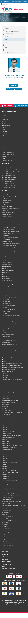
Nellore (3, 117)
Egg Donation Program (7, 264)
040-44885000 (19, 9)
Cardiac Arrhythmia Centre (8, 216)
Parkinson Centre (6, 423)
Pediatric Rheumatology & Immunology (11, 454)
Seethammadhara (6, 142)
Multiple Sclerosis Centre (7, 371)
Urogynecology (5, 532)
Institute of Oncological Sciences (9, 175)
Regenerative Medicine (7, 491)
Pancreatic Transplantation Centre (9, 422)
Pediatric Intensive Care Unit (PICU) (10, 437)
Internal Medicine (6, 319)
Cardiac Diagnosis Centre (7, 218)
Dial (7, 1)
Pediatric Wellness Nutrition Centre (10, 462)
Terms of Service (7, 564)
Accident (4, 192)
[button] (13, 4)
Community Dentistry (7, 241)
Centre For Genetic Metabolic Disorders (10, 231)
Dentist (3, 253)
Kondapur (4, 115)
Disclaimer (5, 559)
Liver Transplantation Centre (8, 353)
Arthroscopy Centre (6, 200)
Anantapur (4, 127)
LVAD (3, 355)
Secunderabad (5, 113)
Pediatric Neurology (6, 439)
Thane (3, 148)
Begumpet (4, 131)
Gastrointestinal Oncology (8, 284)
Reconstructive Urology (7, 489)
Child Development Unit (7, 233)
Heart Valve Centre (6, 301)
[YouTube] (17, 576)
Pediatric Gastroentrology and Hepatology (11, 435)
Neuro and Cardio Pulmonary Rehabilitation (12, 379)
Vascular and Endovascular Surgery (10, 539)
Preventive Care (5, 476)
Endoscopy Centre (6, 272)
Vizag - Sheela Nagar (6, 125)
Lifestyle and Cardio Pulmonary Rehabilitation (12, 350)
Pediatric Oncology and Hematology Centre (12, 445)
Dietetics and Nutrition (7, 262)
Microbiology (5, 361)
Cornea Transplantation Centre (9, 245)
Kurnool (3, 129)
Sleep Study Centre (6, 503)
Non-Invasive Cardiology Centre (9, 392)
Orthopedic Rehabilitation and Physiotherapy (12, 412)
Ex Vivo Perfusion (6, 278)
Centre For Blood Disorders (8, 229)
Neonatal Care (5, 373)
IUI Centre (4, 330)
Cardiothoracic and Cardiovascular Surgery (11, 223)
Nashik (3, 140)
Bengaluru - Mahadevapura (8, 152)
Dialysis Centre (5, 260)
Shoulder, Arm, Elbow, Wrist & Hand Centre (11, 501)
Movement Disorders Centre (8, 369)
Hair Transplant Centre (7, 293)
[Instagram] (14, 576)
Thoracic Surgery (5, 526)
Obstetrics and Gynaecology (8, 396)
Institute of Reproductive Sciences (9, 185)
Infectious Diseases (6, 311)
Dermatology (5, 254)
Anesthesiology (5, 198)
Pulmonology (5, 484)
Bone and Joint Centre (7, 206)
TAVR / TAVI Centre (6, 522)
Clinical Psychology (6, 239)
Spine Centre (5, 508)
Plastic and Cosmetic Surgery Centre (10, 472)
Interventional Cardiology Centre (9, 321)
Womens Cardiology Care (7, 545)
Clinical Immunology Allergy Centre (10, 237)
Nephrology (4, 377)
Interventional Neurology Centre (9, 324)
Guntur (3, 144)
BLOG (3, 566)
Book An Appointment (14, 89)
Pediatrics (4, 464)
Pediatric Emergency (6, 433)
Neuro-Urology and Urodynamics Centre (11, 385)
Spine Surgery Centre (6, 510)
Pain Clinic (4, 416)
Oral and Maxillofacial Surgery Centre (10, 400)
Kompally (4, 156)
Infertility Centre (5, 313)
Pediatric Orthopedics (7, 449)
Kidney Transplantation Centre (9, 340)
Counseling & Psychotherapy (8, 247)
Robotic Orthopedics (6, 499)
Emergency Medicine (6, 266)
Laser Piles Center (6, 346)
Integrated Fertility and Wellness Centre (11, 315)
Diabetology (4, 256)
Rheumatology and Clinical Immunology (11, 495)
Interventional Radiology (7, 328)
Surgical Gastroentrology (7, 516)
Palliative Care (5, 420)
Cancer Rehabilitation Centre (8, 212)
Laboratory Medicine (6, 342)
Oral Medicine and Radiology (8, 402)
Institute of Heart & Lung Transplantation (11, 171)
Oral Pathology (5, 404)
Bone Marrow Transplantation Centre (10, 208)
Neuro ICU (4, 381)
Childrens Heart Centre (7, 235)
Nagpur (3, 135)
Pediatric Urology (6, 460)
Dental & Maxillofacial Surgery (8, 251)
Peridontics (4, 468)
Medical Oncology (6, 359)
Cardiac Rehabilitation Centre (8, 220)
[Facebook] (7, 576)
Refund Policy (6, 561)
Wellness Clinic (5, 541)
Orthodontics (5, 406)
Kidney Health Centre (6, 336)
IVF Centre (4, 332)
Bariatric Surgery (5, 202)
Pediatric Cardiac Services (7, 429)
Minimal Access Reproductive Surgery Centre (12, 363)
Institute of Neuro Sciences (8, 173)
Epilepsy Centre (5, 276)
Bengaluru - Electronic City (8, 154)
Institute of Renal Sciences (8, 183)
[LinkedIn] (20, 576)
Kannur (3, 139)
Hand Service (5, 295)
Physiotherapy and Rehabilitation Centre (11, 470)
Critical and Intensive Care (8, 249)
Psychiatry (4, 482)
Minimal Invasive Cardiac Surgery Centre (11, 365)
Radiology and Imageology (8, 487)
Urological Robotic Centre (8, 535)
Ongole (3, 123)
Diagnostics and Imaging (7, 258)
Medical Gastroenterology (7, 357)
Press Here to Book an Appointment (19, 1)
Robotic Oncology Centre (7, 497)
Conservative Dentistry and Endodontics (11, 243)
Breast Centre (5, 210)
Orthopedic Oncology (7, 410)
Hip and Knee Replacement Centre (9, 309)
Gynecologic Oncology (7, 291)
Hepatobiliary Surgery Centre (8, 305)
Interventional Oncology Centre (9, 326)
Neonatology (5, 375)
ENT (3, 274)
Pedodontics (5, 466)
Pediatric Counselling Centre (8, 431)
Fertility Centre (5, 282)
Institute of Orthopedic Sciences (9, 179)
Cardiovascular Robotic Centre (9, 227)
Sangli (3, 146)
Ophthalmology (5, 398)
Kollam (3, 150)
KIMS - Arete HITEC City (7, 160)
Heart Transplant (5, 299)
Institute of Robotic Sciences (8, 187)
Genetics (4, 288)
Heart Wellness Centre (7, 303)
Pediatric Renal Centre (7, 452)
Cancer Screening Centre (7, 214)
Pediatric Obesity (5, 441)
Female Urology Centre (7, 280)
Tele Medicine (5, 524)
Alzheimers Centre (6, 194)
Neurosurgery (5, 390)
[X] (10, 576)
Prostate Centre (5, 478)
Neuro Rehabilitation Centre (8, 383)
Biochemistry (5, 204)
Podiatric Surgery (6, 474)
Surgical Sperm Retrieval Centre (9, 520)
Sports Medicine (5, 512)
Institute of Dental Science (8, 167)
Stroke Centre (5, 514)
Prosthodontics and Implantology (9, 480)
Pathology (4, 425)
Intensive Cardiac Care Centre (8, 317)
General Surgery (5, 286)
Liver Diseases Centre (6, 352)
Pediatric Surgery (6, 456)
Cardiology (4, 222)
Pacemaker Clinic (6, 414)
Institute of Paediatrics (7, 181)
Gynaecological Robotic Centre (9, 289)
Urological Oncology (6, 534)
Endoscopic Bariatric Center (8, 270)
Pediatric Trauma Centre (7, 458)
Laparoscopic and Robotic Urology (9, 344)
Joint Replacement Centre (8, 334)
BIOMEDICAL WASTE (8, 569)
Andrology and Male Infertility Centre (10, 196)
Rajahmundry (5, 119)
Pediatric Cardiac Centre (7, 427)
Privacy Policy (6, 557)
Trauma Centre (5, 530)
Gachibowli (4, 133)
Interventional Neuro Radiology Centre (10, 323)
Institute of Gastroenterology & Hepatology (11, 169)
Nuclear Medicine (6, 394)
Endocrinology (5, 268)
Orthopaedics (5, 408)
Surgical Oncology (6, 518)
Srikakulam (4, 121)
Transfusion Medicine (6, 528)
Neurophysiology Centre (7, 388)
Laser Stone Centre (6, 348)
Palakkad (4, 158)
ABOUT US (5, 554)
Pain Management (6, 418)
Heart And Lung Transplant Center (9, 297)
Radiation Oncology (6, 486)
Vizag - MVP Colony (6, 137)
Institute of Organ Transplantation (9, 177)
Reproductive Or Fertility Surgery (9, 493)
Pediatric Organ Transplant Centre (9, 447)
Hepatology (4, 307)
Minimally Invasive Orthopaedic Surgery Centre (12, 367)
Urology (3, 537)
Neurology (4, 387)
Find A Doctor (5, 551)
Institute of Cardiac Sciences (8, 165)
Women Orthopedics (6, 543)
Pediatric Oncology (6, 443)
